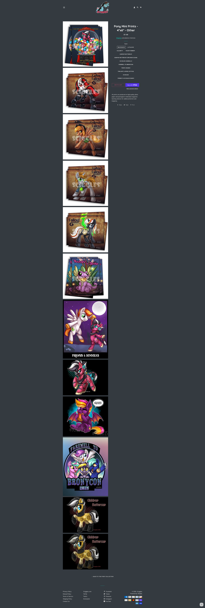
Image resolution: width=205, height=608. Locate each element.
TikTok (85, 594)
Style (125, 44)
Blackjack (121, 47)
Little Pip (131, 47)
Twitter (107, 594)
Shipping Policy (67, 599)
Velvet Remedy (130, 50)
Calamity (120, 50)
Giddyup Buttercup (126, 54)
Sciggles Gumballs (126, 61)
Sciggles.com (87, 591)
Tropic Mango (125, 68)
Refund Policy (67, 594)
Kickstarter (86, 599)
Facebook (108, 591)
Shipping (118, 38)
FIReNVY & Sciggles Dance (126, 78)
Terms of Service (68, 596)
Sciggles (126, 74)
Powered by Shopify (136, 593)
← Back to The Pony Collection (103, 576)
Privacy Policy (67, 591)
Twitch (85, 596)
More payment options (132, 88)
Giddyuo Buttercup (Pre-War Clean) (125, 57)
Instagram (108, 599)
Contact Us (66, 601)
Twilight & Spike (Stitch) (126, 71)
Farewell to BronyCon (126, 64)
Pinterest (108, 596)
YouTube (108, 601)
